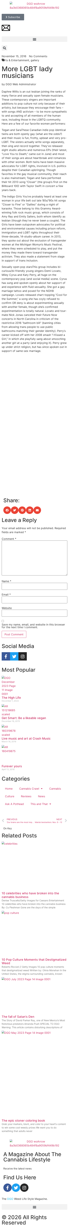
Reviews (26, 796)
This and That (39, 804)
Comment (9, 538)
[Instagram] (22, 656)
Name (6, 581)
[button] (34, 39)
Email (6, 594)
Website (7, 608)
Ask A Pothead (14, 804)
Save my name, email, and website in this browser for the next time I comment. (33, 626)
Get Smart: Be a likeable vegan (24, 718)
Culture (9, 796)
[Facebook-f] (6, 656)
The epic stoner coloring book (23, 1120)
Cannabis (55, 788)
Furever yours (12, 766)
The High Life (11, 697)
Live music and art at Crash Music (26, 738)
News (41, 796)
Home (9, 788)
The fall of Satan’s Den (18, 1016)
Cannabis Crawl (29, 788)
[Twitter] (14, 656)
